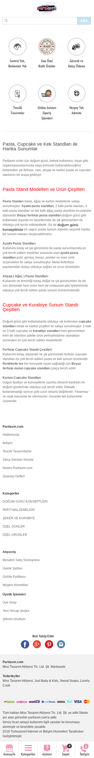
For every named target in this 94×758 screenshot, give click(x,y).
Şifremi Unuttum (14, 619)
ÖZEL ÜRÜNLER (15, 535)
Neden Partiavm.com (17, 468)
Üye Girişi (9, 602)
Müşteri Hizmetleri (15, 585)
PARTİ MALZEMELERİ (18, 510)
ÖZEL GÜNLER (14, 526)
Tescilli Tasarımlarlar (17, 451)
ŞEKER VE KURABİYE (19, 518)
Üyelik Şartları (12, 568)
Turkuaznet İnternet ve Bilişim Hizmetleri (39, 731)
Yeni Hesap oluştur (16, 611)
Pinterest (49, 644)
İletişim (8, 443)
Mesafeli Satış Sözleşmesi (21, 560)
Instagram (61, 644)
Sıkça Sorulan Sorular (18, 459)
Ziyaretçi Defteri (14, 476)
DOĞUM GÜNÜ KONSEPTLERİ (25, 501)
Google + (37, 644)
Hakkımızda (11, 434)
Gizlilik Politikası (14, 577)
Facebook (25, 644)
